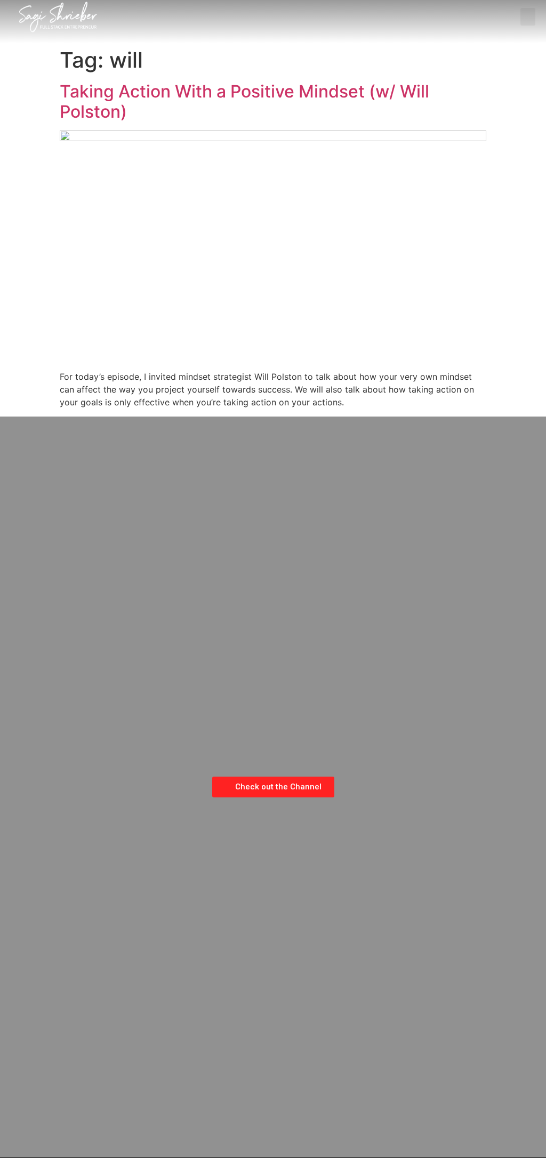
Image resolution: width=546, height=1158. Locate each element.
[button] (527, 17)
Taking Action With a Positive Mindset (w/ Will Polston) (244, 101)
